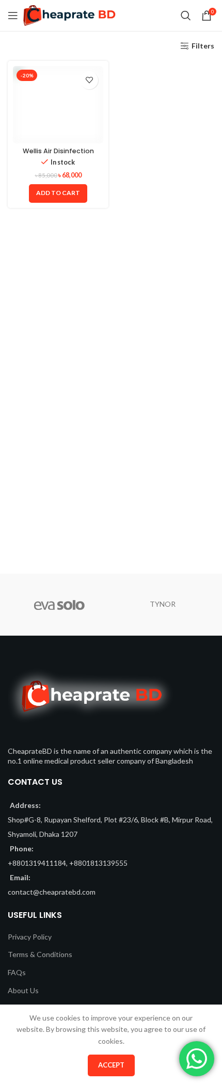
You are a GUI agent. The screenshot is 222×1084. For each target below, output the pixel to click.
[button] (58, 193)
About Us (23, 990)
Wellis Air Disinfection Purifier (58, 155)
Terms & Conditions (40, 954)
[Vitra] (59, 604)
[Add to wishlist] (89, 80)
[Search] (186, 15)
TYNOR (163, 604)
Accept (111, 1065)
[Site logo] (69, 14)
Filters (203, 46)
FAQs (17, 972)
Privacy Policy (30, 936)
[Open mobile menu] (13, 15)
